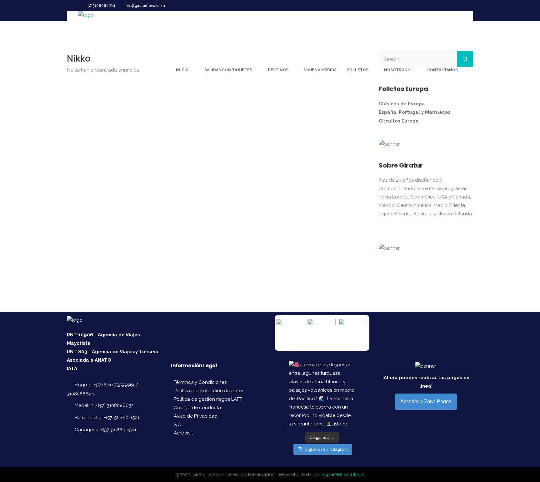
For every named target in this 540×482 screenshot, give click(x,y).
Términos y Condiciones (200, 382)
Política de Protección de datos (209, 391)
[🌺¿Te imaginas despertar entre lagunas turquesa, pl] (322, 394)
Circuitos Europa (399, 121)
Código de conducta (197, 407)
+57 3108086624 (100, 5)
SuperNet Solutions (343, 474)
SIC (177, 424)
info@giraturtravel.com (145, 5)
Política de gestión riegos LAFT (208, 399)
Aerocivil (183, 433)
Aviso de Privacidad (196, 416)
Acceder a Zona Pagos (425, 401)
